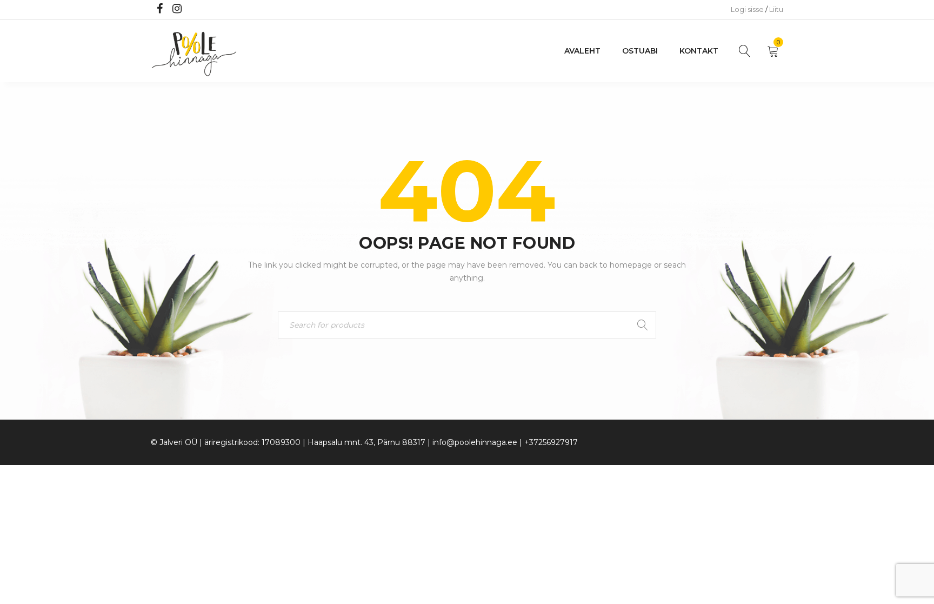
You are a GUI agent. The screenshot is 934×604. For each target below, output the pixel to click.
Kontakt (698, 51)
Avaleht (582, 51)
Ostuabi (640, 51)
